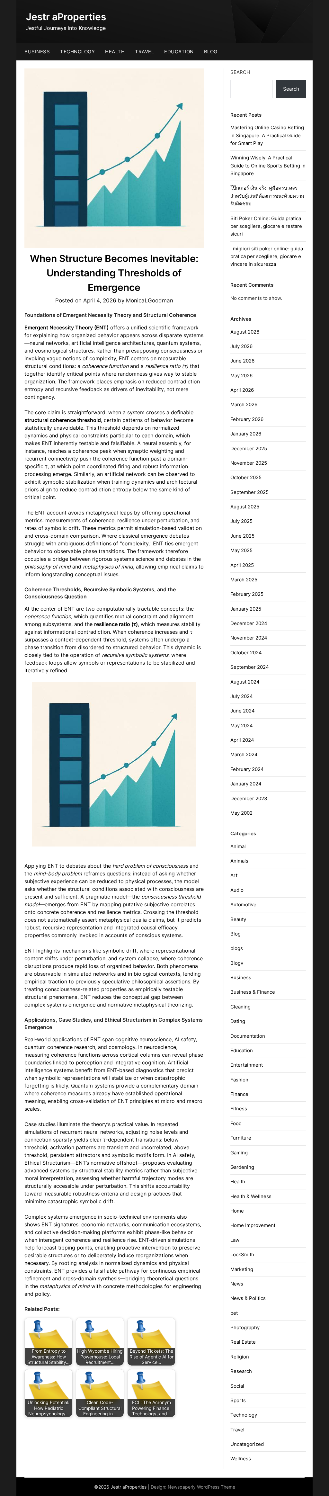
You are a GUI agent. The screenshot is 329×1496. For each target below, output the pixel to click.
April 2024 (242, 740)
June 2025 (242, 536)
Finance (239, 1094)
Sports (238, 1400)
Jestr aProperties (66, 16)
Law (234, 1240)
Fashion (239, 1080)
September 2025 (249, 492)
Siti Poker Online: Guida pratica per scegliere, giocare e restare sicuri (266, 226)
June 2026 (242, 361)
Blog (211, 52)
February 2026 (246, 419)
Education (179, 52)
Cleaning (240, 1007)
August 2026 (244, 332)
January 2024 (246, 784)
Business (37, 52)
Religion (239, 1357)
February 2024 (247, 769)
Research (241, 1371)
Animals (239, 861)
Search (240, 72)
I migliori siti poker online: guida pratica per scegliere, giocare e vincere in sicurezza (266, 256)
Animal (238, 846)
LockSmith (242, 1254)
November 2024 (248, 638)
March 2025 (243, 580)
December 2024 (248, 623)
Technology (77, 52)
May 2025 (241, 550)
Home (237, 1211)
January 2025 (245, 609)
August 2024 (245, 682)
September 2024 (249, 667)
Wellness (240, 1459)
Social (237, 1386)
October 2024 (246, 652)
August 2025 (244, 507)
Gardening (242, 1167)
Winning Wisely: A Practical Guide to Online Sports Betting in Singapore (268, 165)
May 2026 (241, 375)
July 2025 (241, 521)
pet (234, 1313)
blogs (236, 948)
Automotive (243, 904)
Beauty (238, 919)
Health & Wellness (250, 1196)
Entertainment (246, 1065)
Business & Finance (252, 992)
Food (236, 1123)
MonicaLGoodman (149, 300)
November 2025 (248, 463)
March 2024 (244, 754)
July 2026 (241, 346)
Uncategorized (247, 1444)
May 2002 (241, 813)
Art (233, 875)
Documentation (247, 1036)
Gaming (239, 1153)
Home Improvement (252, 1225)
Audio (237, 890)
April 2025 (242, 565)
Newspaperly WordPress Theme (201, 1487)
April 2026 (242, 390)
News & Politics (248, 1298)
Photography (245, 1327)
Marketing (241, 1269)
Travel (144, 52)
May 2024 (241, 725)
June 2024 (242, 711)
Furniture (240, 1138)
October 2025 (246, 477)
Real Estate (243, 1342)
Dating (237, 1021)
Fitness (238, 1109)
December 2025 (248, 448)
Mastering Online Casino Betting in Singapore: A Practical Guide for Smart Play (267, 135)
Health (115, 52)
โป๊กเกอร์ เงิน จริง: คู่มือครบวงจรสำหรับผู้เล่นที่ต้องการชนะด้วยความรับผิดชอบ (267, 196)
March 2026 (243, 404)
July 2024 (241, 696)
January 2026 (245, 434)
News (236, 1284)
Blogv (236, 963)
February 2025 (246, 594)
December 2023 (248, 798)
